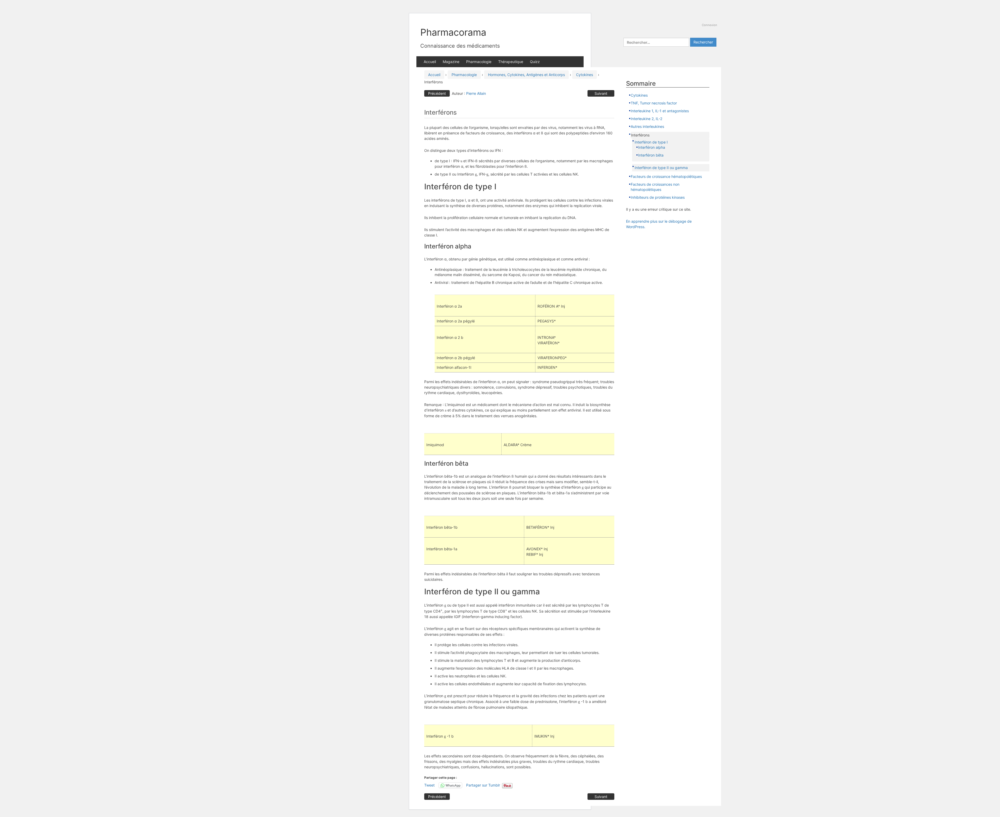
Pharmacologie (478, 61)
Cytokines (584, 74)
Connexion (709, 25)
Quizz (535, 61)
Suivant (601, 93)
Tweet (429, 785)
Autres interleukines (647, 126)
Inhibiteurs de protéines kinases (658, 197)
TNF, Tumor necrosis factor (654, 103)
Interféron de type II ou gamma (661, 167)
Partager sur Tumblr (483, 785)
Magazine (451, 61)
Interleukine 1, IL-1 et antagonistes (660, 111)
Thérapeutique (510, 61)
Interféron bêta (651, 155)
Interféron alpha (651, 147)
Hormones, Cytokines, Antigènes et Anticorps (526, 74)
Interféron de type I (651, 142)
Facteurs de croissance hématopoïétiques (666, 176)
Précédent (437, 93)
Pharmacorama (453, 32)
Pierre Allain (476, 93)
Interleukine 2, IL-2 (646, 118)
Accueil (430, 61)
